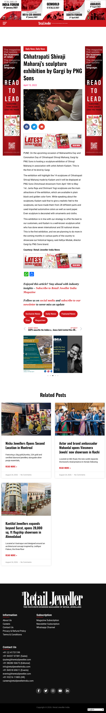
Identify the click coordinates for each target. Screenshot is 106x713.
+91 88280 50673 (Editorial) (16, 663)
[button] (26, 127)
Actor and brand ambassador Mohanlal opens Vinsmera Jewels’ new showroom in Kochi (79, 447)
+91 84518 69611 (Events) (16, 670)
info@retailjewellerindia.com (16, 666)
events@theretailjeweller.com (17, 673)
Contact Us (8, 627)
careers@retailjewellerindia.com (18, 680)
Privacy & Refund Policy (14, 631)
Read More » (11, 466)
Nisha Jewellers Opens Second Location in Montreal (25, 445)
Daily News (30, 49)
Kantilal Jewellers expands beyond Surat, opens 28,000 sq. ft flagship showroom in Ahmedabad (24, 530)
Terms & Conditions (12, 634)
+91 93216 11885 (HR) (14, 677)
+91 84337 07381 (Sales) (15, 656)
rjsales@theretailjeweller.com (17, 659)
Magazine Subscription (47, 620)
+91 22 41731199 (11, 652)
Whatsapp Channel (45, 627)
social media (47, 300)
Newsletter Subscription (47, 624)
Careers (6, 624)
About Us (7, 620)
